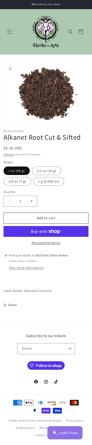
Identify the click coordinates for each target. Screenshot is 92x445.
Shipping (8, 154)
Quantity (9, 192)
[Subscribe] (69, 348)
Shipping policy (25, 427)
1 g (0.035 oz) (48, 181)
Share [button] (12, 305)
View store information (26, 268)
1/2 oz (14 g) (46, 171)
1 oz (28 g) (16, 171)
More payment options (46, 242)
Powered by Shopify (49, 420)
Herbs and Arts (27, 420)
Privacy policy (74, 420)
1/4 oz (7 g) (17, 181)
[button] (9, 32)
